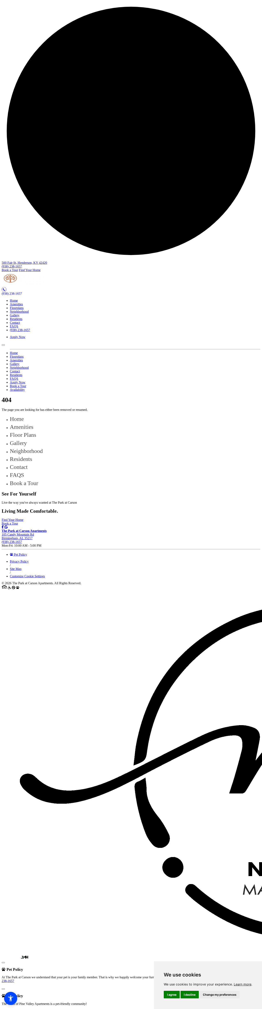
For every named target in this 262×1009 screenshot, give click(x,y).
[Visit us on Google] (6, 527)
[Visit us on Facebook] (3, 527)
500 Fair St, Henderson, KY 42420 (24, 262)
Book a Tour (10, 270)
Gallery (14, 315)
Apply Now (17, 337)
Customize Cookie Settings (27, 576)
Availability (17, 389)
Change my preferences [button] (219, 994)
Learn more (242, 984)
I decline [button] (189, 994)
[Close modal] (3, 962)
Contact (15, 322)
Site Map (15, 569)
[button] (10, 998)
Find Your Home (30, 270)
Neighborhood (19, 311)
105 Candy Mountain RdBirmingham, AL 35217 (24, 534)
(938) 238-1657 (12, 266)
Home (14, 300)
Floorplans (17, 308)
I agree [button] (171, 994)
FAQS (14, 326)
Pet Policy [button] (20, 554)
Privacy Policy (19, 561)
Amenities (16, 304)
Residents (16, 319)
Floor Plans (23, 435)
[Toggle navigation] (3, 345)
